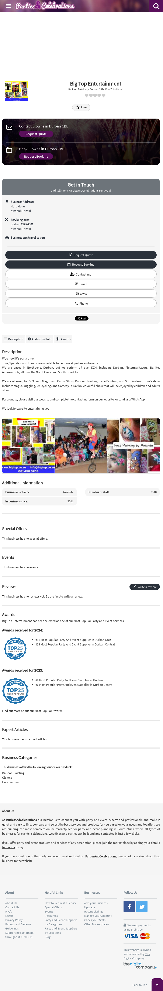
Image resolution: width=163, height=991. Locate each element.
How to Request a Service (61, 903)
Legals (9, 916)
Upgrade (89, 907)
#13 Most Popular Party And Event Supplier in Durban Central (75, 644)
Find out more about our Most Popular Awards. (32, 711)
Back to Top (140, 985)
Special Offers (53, 907)
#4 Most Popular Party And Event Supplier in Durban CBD (72, 680)
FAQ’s (8, 911)
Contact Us (12, 907)
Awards (65, 339)
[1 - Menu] (9, 6)
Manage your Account (98, 916)
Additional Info (41, 339)
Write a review (146, 587)
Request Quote (36, 134)
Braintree (137, 929)
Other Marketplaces (96, 924)
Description (15, 339)
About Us (11, 903)
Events (49, 911)
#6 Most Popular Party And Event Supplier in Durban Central (74, 685)
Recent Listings (93, 911)
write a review (73, 596)
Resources (51, 916)
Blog (48, 937)
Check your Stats (94, 920)
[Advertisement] (81, 44)
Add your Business (96, 903)
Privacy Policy (14, 920)
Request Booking (36, 156)
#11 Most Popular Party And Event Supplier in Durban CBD (73, 640)
